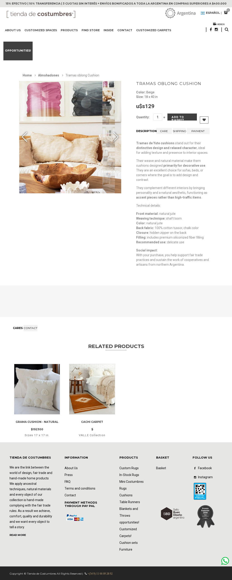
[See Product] (37, 368)
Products (69, 30)
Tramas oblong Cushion (168, 83)
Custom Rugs (129, 468)
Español (213, 13)
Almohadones (48, 75)
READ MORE (18, 535)
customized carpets (153, 30)
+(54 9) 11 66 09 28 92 (100, 573)
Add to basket (178, 118)
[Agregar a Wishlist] (30, 413)
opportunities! (18, 50)
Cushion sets (128, 542)
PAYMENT (198, 131)
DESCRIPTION (145, 131)
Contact (124, 30)
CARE (164, 131)
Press (69, 475)
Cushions (126, 495)
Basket (161, 468)
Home (27, 75)
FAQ (67, 481)
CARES (18, 328)
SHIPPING (179, 131)
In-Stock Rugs (129, 475)
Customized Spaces (40, 30)
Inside (109, 30)
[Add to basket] (43, 413)
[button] (116, 137)
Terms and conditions (80, 488)
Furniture (125, 549)
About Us (13, 30)
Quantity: (143, 117)
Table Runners (129, 502)
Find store (91, 30)
